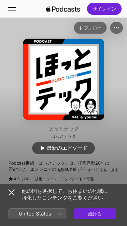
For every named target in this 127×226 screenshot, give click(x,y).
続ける (95, 214)
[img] (63, 8)
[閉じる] (11, 192)
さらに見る (109, 169)
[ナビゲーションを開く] (12, 8)
